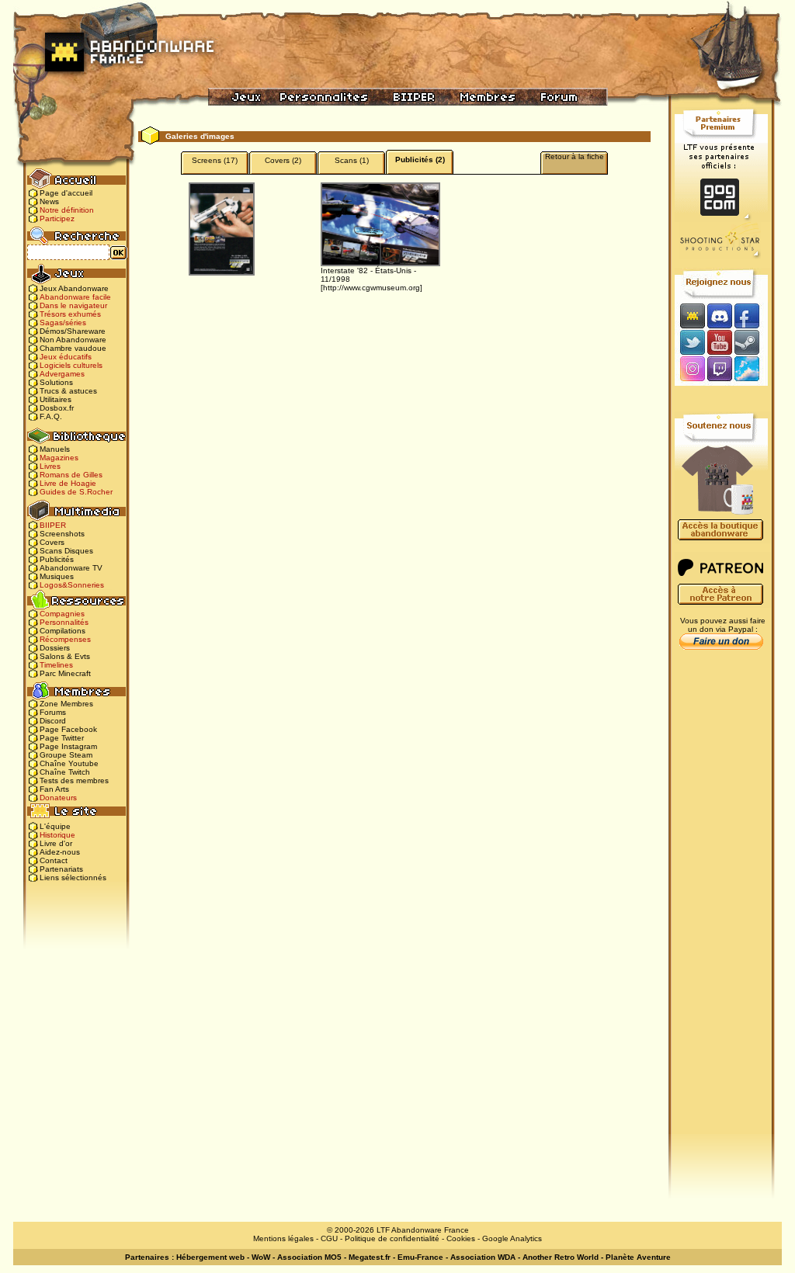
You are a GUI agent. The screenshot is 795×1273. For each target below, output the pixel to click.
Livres (50, 466)
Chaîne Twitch (65, 772)
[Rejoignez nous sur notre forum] (690, 315)
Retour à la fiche (574, 156)
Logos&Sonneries (72, 585)
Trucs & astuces (68, 391)
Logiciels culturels (71, 365)
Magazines (59, 457)
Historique (57, 835)
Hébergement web (210, 1257)
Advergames (62, 373)
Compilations (62, 630)
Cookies (460, 1238)
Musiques (57, 576)
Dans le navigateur (73, 305)
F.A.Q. (51, 416)
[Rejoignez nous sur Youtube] (719, 342)
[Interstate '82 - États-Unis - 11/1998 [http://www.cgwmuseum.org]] (380, 224)
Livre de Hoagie (68, 483)
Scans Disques (66, 550)
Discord (53, 720)
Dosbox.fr (57, 408)
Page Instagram (68, 746)
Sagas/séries (63, 322)
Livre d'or (56, 843)
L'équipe (55, 826)
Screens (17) (215, 160)
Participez (57, 218)
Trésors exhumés (70, 314)
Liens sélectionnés (73, 877)
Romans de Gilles (71, 474)
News (49, 201)
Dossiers (55, 647)
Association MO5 (309, 1257)
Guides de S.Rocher (76, 491)
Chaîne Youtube (69, 763)
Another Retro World (560, 1257)
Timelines (56, 665)
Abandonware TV (71, 568)
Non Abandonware (73, 339)
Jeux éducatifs (66, 356)
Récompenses (65, 639)
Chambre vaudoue (73, 348)
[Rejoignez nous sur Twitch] (719, 370)
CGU (329, 1238)
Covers (52, 542)
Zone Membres (66, 703)
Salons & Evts (65, 656)
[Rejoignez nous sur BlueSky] (751, 370)
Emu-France (420, 1257)
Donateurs (58, 797)
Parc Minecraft (65, 673)
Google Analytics (512, 1238)
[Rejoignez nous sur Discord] (719, 315)
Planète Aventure (638, 1257)
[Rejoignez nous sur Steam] (752, 342)
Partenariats (61, 869)
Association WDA (483, 1257)
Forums (53, 712)
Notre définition (67, 210)
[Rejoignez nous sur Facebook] (752, 315)
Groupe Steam (66, 755)
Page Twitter (62, 738)
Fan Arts (54, 789)
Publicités (57, 559)
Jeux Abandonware (74, 288)
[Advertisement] (721, 901)
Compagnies (62, 613)
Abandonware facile (75, 297)
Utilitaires (55, 399)
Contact (54, 860)
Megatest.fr (370, 1257)
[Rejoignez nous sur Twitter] (690, 342)
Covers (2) (283, 160)
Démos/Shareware (73, 331)
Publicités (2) (420, 159)
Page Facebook (68, 729)
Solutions (56, 382)
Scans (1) (352, 160)
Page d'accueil (66, 193)
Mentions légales (283, 1238)
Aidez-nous (60, 852)
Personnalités (64, 622)
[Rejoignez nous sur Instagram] (690, 370)
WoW (261, 1257)
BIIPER (53, 525)
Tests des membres (74, 780)
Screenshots (62, 533)
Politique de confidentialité (392, 1238)
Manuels (55, 449)
